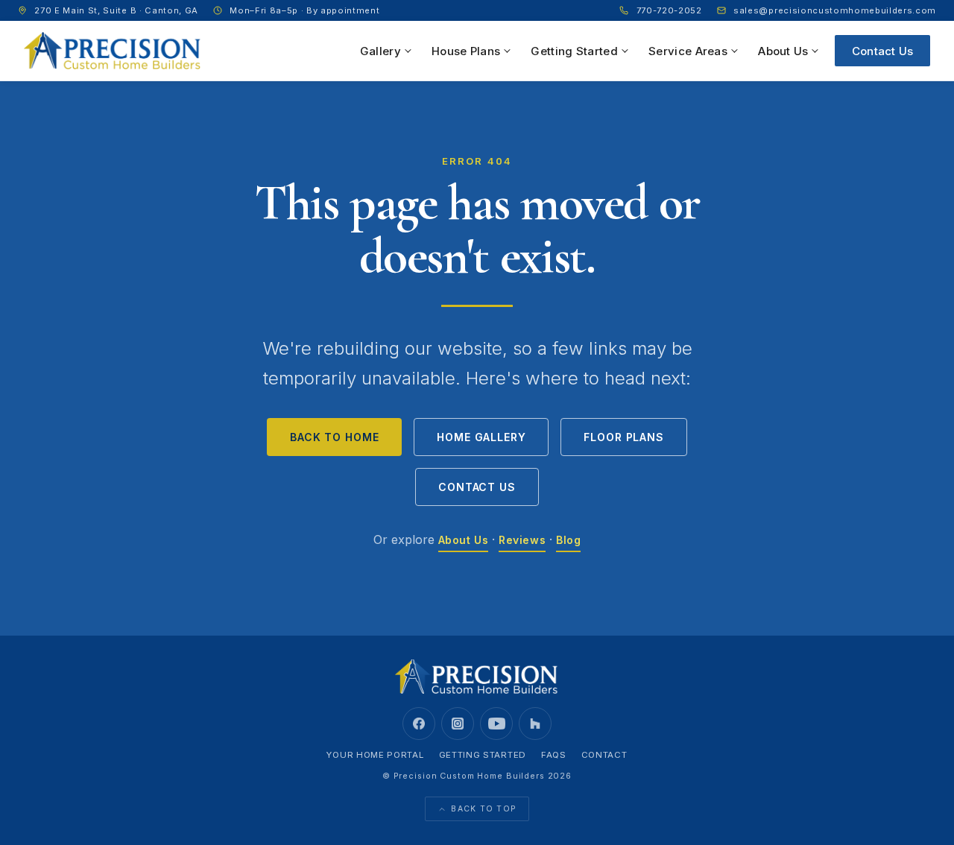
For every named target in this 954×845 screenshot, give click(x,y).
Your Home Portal (374, 755)
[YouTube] (496, 723)
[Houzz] (535, 723)
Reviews (522, 540)
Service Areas (687, 51)
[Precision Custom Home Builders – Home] (113, 50)
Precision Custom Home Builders (469, 775)
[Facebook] (418, 723)
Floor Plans (623, 437)
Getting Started (574, 51)
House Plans (466, 51)
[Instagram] (457, 723)
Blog (568, 540)
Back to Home (334, 437)
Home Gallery (481, 437)
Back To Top (484, 809)
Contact (604, 755)
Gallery (380, 51)
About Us (783, 51)
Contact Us (883, 51)
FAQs (553, 755)
